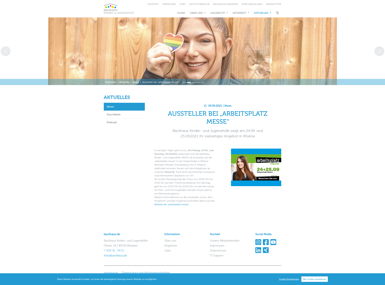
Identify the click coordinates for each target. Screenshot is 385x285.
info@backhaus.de (115, 255)
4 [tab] (197, 80)
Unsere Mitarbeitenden (225, 240)
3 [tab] (192, 80)
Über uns (197, 13)
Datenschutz (218, 250)
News (136, 82)
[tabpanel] (192, 51)
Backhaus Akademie (225, 4)
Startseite (110, 82)
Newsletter (273, 4)
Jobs (182, 4)
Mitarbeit (240, 13)
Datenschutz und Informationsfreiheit (146, 272)
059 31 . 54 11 (115, 250)
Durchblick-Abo (252, 4)
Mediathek (169, 4)
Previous (6, 51)
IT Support (216, 255)
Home (181, 13)
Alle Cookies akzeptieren (314, 279)
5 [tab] (201, 80)
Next (379, 51)
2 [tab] (187, 80)
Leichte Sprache (199, 4)
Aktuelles (261, 13)
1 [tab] (183, 80)
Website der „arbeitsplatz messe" (171, 204)
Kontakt (153, 4)
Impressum (217, 245)
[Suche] (277, 13)
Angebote (218, 13)
